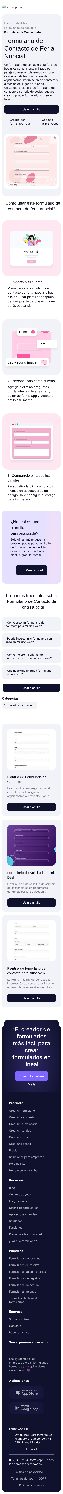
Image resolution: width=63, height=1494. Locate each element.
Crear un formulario (22, 1110)
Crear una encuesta (22, 1117)
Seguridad (16, 1221)
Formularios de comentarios (27, 1271)
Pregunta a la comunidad (25, 1234)
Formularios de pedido (24, 1285)
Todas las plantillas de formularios (23, 1300)
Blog (12, 1188)
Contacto (15, 1326)
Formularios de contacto (20, 705)
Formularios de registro (24, 1278)
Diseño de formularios (23, 1207)
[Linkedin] (12, 1350)
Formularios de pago (22, 1291)
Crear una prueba (20, 1137)
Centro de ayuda (20, 1194)
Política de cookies (31, 1485)
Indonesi (32, 1420)
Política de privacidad (28, 1472)
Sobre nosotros (19, 1319)
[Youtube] (35, 1350)
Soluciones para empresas (26, 1157)
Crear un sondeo (20, 1130)
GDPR (42, 1478)
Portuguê (33, 1426)
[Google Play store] (28, 1408)
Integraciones (18, 1201)
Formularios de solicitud (25, 1258)
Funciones (15, 1227)
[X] (27, 1350)
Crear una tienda (20, 1143)
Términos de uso (22, 1478)
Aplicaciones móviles (23, 1214)
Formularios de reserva (24, 1265)
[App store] (28, 1393)
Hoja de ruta (17, 1163)
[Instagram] (19, 1350)
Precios (14, 1150)
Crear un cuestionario (23, 1124)
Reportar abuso (19, 1332)
